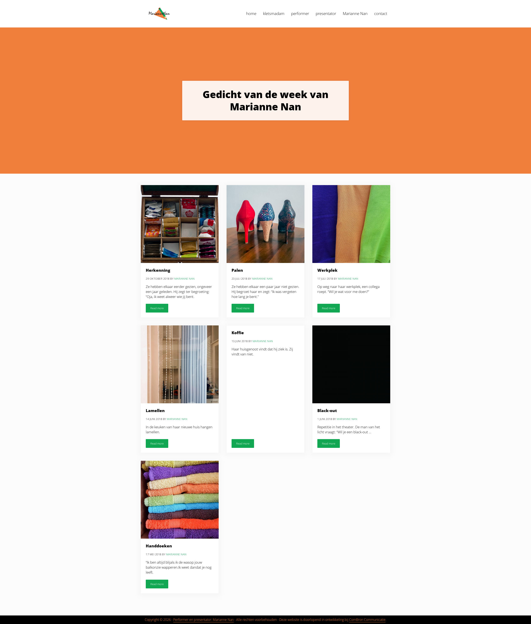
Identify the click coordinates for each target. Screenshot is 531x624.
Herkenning (158, 270)
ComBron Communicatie (367, 619)
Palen (237, 270)
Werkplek (327, 270)
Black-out (327, 410)
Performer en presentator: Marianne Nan (203, 619)
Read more (159, 308)
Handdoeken (159, 546)
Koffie (238, 332)
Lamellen (155, 410)
